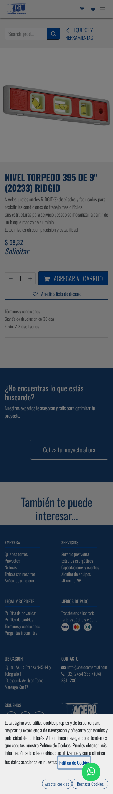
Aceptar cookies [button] (57, 783)
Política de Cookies (74, 762)
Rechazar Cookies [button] (90, 783)
